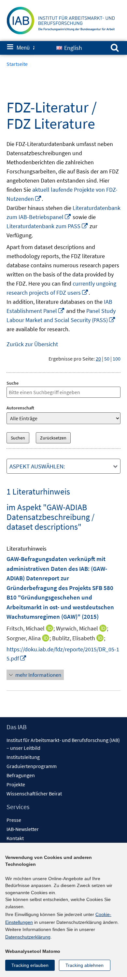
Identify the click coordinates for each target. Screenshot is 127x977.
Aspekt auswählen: (37, 466)
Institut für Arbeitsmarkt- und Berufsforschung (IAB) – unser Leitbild (63, 744)
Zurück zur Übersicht (32, 344)
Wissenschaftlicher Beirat (34, 793)
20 (98, 358)
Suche (13, 383)
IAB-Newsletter (23, 829)
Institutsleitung (23, 757)
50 (106, 358)
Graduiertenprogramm (32, 766)
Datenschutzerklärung (27, 937)
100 (116, 358)
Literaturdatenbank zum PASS (47, 226)
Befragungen (21, 775)
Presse (14, 820)
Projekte (16, 784)
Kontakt (15, 838)
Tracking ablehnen (84, 965)
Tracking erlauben (30, 965)
